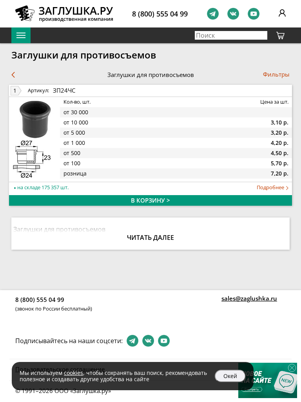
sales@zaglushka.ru (249, 298)
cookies (73, 372)
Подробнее (271, 187)
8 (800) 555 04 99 (160, 13)
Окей (230, 376)
